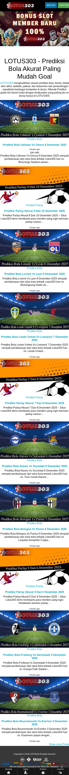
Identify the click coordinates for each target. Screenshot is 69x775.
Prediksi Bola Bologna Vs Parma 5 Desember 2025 (34, 529)
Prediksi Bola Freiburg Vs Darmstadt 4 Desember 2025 (34, 656)
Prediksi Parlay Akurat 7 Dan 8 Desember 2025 (34, 403)
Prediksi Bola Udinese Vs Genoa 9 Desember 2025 (34, 144)
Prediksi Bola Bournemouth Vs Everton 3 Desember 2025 (35, 723)
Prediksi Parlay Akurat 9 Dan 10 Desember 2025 (34, 210)
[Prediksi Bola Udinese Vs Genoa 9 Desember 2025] (34, 118)
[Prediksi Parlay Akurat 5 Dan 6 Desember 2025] (34, 566)
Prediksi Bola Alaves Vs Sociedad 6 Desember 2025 (34, 466)
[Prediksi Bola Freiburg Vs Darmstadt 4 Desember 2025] (34, 629)
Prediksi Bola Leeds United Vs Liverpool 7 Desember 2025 (34, 338)
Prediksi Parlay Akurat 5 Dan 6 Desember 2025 (34, 592)
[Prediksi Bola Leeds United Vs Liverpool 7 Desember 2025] (34, 311)
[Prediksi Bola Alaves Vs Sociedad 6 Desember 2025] (34, 440)
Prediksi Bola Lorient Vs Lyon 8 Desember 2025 (34, 273)
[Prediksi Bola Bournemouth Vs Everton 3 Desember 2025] (34, 695)
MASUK (51, 5)
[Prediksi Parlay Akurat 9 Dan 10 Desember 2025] (34, 185)
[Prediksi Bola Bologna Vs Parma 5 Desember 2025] (34, 503)
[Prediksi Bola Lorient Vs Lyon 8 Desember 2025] (34, 248)
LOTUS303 (6, 83)
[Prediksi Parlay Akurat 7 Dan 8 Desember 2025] (34, 377)
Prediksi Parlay (34, 205)
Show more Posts (59, 744)
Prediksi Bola (34, 139)
